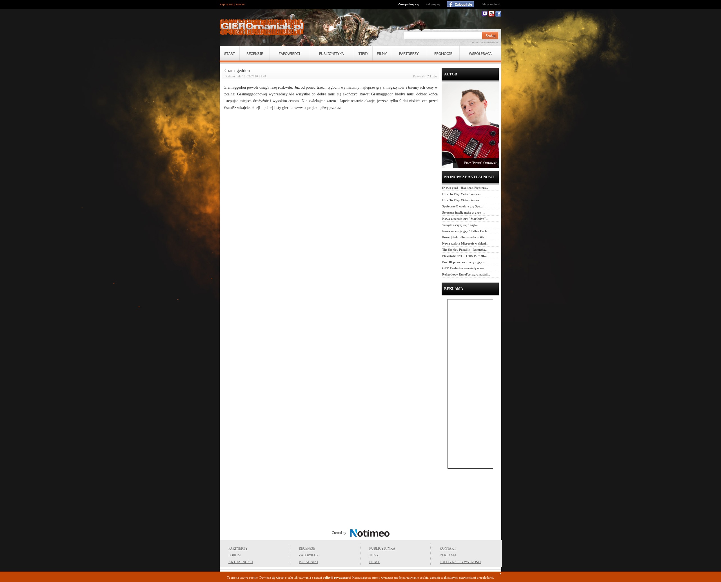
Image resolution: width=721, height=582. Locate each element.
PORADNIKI (308, 562)
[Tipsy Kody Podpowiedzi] (363, 53)
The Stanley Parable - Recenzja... (465, 249)
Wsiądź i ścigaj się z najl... (460, 225)
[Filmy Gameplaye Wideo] (382, 53)
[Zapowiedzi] (289, 53)
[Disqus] (330, 186)
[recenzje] (255, 53)
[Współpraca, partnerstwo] (480, 53)
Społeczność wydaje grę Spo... (462, 206)
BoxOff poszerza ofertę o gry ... (464, 262)
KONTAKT (448, 548)
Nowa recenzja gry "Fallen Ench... (465, 231)
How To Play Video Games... (461, 194)
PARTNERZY (238, 548)
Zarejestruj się (408, 4)
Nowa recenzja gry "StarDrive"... (465, 218)
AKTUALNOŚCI (240, 562)
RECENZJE (307, 548)
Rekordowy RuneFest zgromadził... (466, 274)
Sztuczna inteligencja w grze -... (463, 212)
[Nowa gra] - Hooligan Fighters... (465, 187)
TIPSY (374, 555)
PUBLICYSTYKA (382, 548)
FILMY (374, 562)
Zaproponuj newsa (232, 4)
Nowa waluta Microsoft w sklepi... (465, 243)
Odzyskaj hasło (491, 4)
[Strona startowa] (262, 27)
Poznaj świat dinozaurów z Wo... (464, 237)
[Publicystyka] (331, 53)
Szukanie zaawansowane (483, 42)
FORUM (234, 555)
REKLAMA (448, 555)
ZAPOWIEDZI (309, 555)
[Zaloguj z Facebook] (460, 4)
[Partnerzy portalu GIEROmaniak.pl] (409, 53)
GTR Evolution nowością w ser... (464, 268)
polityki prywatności (337, 577)
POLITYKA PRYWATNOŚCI (460, 562)
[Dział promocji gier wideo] (443, 53)
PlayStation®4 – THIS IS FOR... (464, 256)
